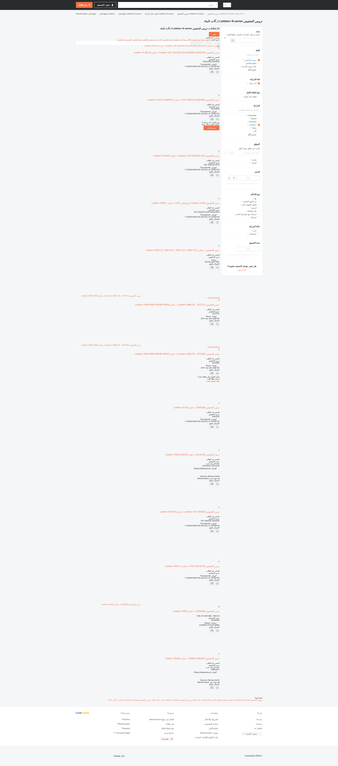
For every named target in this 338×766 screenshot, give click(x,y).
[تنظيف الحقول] (225, 38)
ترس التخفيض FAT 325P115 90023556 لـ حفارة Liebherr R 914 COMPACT (183, 100)
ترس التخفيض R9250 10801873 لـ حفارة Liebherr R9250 (192, 658)
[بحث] (215, 5)
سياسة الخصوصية (211, 724)
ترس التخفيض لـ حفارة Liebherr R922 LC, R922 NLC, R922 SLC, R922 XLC (182, 250)
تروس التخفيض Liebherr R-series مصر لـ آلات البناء (171, 700)
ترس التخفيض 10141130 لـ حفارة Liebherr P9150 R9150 (192, 454)
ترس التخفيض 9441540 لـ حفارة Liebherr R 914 (196, 407)
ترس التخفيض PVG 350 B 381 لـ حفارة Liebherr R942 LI (192, 566)
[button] (217, 72)
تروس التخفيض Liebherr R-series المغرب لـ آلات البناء (129, 700)
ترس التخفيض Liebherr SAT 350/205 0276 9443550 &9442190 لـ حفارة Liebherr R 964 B (176, 52)
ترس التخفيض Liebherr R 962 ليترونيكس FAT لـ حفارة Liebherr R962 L (185, 203)
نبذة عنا (259, 719)
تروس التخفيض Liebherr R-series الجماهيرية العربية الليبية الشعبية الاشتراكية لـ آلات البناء (227, 700)
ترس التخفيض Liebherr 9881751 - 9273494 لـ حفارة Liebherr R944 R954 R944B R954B (177, 354)
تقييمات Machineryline (209, 733)
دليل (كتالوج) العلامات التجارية (206, 737)
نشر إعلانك (211, 128)
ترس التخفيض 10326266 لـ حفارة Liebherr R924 (196, 611)
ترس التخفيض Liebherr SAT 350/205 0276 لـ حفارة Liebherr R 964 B (186, 156)
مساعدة (259, 724)
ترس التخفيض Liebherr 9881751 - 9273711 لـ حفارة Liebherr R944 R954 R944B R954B (177, 304)
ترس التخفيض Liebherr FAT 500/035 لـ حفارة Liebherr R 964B (189, 512)
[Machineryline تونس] (248, 5)
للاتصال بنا (258, 728)
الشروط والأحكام (211, 719)
